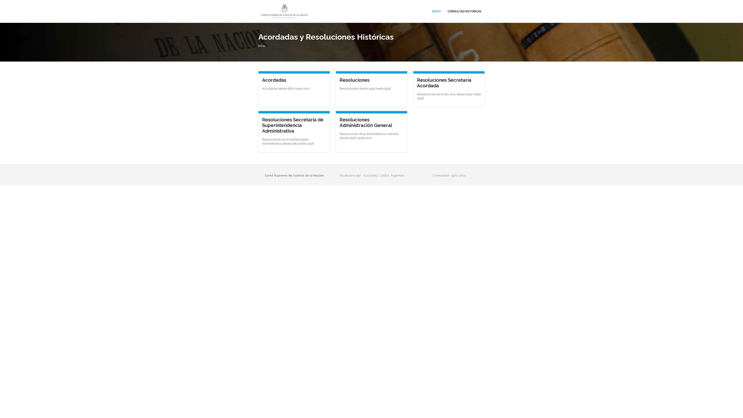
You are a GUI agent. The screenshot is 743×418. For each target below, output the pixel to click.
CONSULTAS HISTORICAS (464, 11)
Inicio (436, 11)
